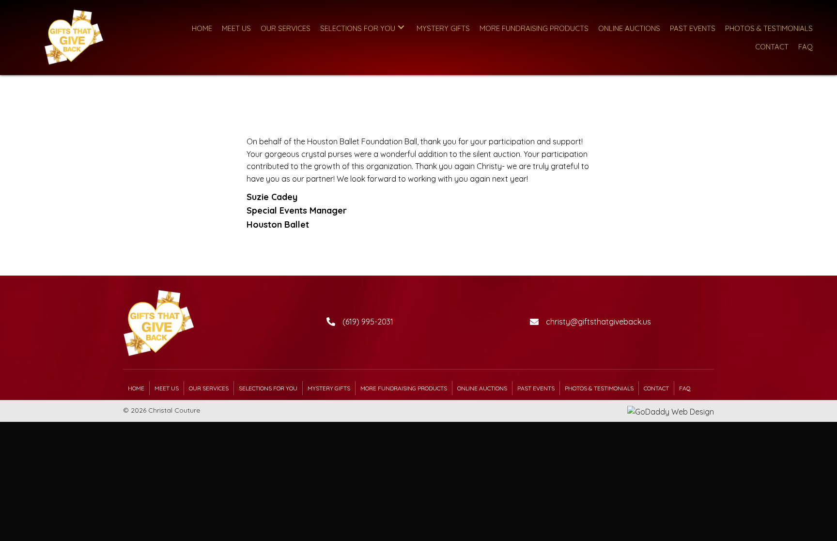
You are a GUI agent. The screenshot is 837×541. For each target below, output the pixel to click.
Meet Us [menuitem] (167, 388)
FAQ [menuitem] (685, 388)
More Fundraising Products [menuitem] (403, 388)
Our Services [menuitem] (209, 388)
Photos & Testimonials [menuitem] (599, 388)
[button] (401, 27)
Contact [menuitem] (656, 388)
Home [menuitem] (136, 388)
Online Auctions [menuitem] (482, 388)
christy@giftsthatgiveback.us (598, 321)
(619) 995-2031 (367, 321)
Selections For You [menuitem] (268, 388)
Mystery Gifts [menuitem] (329, 388)
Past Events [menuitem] (536, 388)
